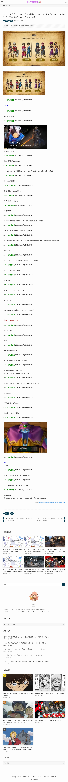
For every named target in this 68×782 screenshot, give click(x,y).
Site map (18, 776)
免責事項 (46, 776)
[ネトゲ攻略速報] (34, 2)
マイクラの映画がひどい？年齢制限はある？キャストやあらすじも (24, 644)
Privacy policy (26, 776)
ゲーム (6, 20)
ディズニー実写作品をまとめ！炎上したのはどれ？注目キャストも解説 (26, 662)
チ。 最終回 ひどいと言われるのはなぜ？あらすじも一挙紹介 (22, 656)
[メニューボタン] (2, 2)
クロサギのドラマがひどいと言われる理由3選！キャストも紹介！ (24, 650)
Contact (34, 776)
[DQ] (24, 94)
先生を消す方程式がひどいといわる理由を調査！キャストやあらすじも (26, 638)
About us (40, 776)
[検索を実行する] (63, 584)
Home (13, 776)
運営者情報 (53, 776)
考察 (11, 20)
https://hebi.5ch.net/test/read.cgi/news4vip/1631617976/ (52, 502)
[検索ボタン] (66, 2)
